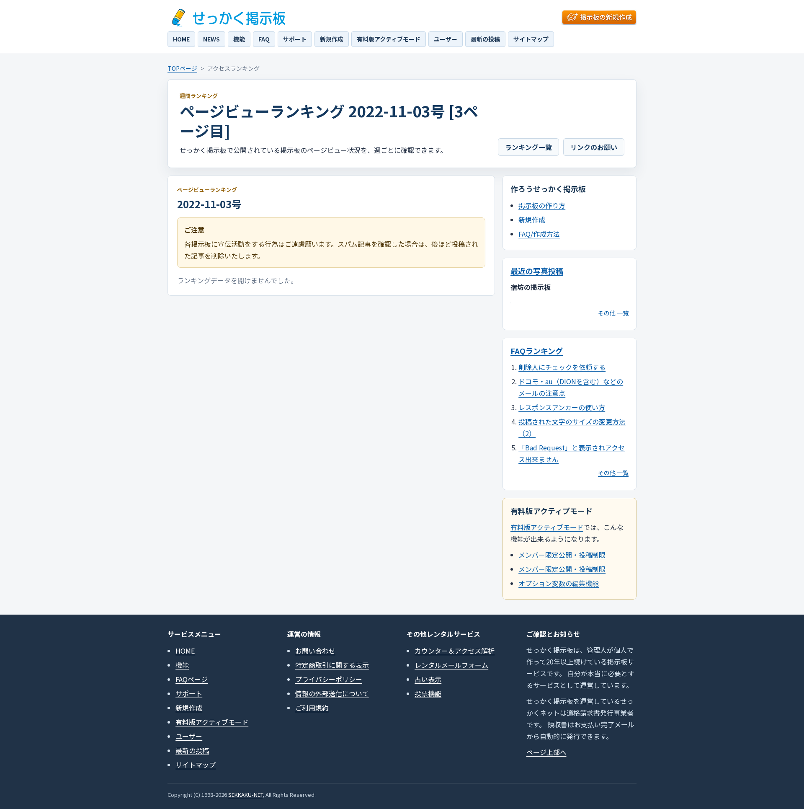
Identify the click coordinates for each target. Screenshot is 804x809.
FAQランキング (536, 350)
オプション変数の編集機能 (558, 583)
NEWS (211, 39)
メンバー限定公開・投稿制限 (562, 555)
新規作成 (331, 39)
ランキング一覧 (528, 147)
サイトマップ (531, 39)
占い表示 (428, 679)
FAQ (264, 39)
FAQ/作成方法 (539, 234)
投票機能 (428, 693)
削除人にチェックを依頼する (562, 367)
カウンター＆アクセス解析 (455, 651)
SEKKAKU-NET (245, 795)
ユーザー (445, 39)
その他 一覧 (613, 313)
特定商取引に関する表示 (332, 665)
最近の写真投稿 (536, 270)
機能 (239, 39)
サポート (295, 39)
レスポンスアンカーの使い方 (561, 407)
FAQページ (191, 679)
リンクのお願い (593, 147)
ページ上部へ (546, 752)
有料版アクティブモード (388, 39)
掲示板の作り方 (541, 205)
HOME (181, 39)
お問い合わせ (315, 651)
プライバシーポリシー (328, 679)
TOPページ (182, 68)
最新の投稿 (485, 39)
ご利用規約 (312, 708)
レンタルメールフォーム (451, 665)
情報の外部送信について (332, 693)
